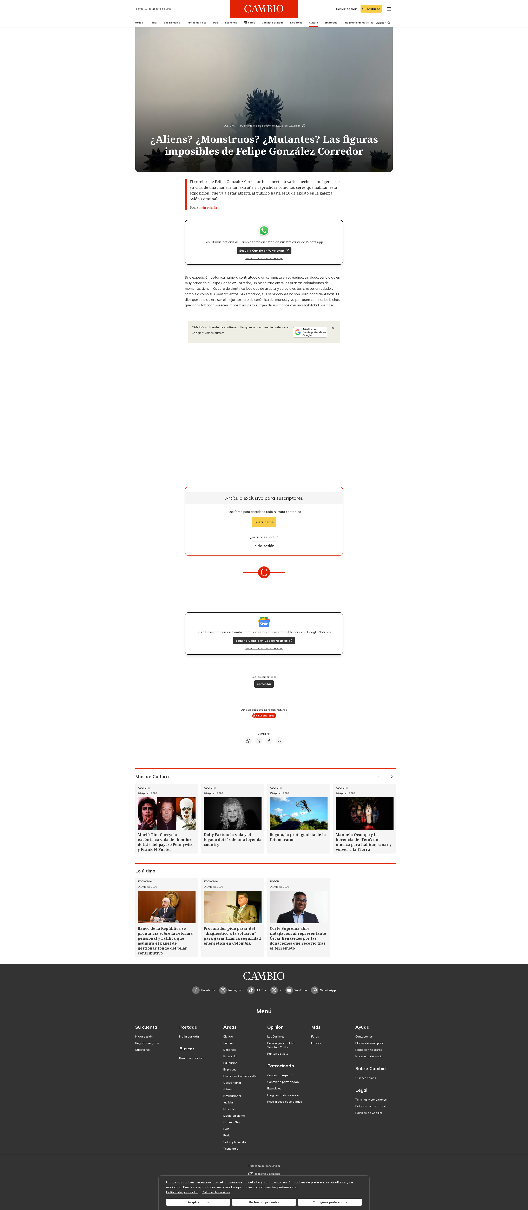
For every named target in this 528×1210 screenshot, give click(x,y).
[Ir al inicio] (264, 9)
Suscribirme (264, 522)
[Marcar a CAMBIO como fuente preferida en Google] (310, 332)
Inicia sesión (264, 546)
